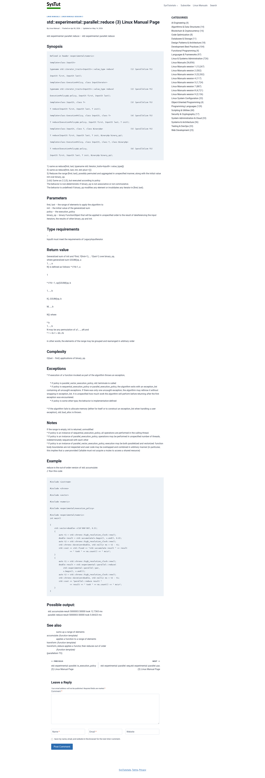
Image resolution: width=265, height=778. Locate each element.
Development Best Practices (185, 46)
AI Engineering (178, 23)
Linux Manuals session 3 (72, 17)
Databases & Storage (181, 38)
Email (92, 731)
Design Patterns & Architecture (186, 42)
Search (213, 5)
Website (130, 731)
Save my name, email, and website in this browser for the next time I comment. (87, 739)
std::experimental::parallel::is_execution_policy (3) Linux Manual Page (73, 665)
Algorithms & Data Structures (185, 27)
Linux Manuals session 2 (183, 70)
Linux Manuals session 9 (183, 94)
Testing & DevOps (180, 126)
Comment (56, 691)
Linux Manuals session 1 (183, 66)
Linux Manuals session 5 (183, 82)
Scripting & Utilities (180, 110)
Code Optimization (180, 34)
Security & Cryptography (183, 114)
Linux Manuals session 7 (183, 86)
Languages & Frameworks (184, 54)
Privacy (142, 770)
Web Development (180, 130)
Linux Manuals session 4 (183, 78)
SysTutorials (125, 770)
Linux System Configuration (184, 98)
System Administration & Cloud (186, 118)
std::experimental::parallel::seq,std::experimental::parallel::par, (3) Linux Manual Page (130, 665)
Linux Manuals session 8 (183, 90)
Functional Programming (183, 50)
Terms (135, 770)
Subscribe (185, 5)
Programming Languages (183, 106)
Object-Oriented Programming (185, 102)
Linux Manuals (200, 5)
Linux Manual (54, 28)
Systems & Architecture (182, 122)
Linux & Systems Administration (187, 58)
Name (56, 731)
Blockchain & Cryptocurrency (185, 31)
